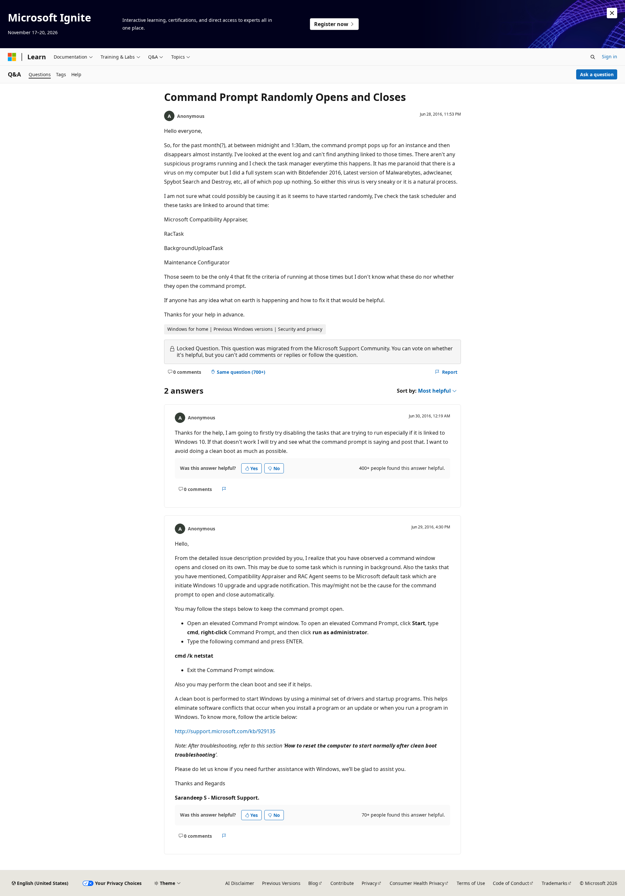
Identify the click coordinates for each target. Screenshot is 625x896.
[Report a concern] (224, 489)
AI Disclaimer (239, 883)
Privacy (369, 883)
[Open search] (592, 57)
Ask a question (597, 74)
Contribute (342, 883)
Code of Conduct (511, 883)
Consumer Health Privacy (417, 883)
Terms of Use (471, 883)
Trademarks (554, 883)
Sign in (609, 56)
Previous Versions (281, 883)
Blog (313, 883)
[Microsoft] (12, 57)
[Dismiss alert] (612, 13)
